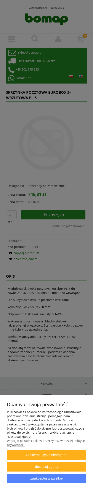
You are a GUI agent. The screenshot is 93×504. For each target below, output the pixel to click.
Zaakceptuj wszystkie (46, 478)
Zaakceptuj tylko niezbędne (46, 455)
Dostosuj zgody (46, 467)
